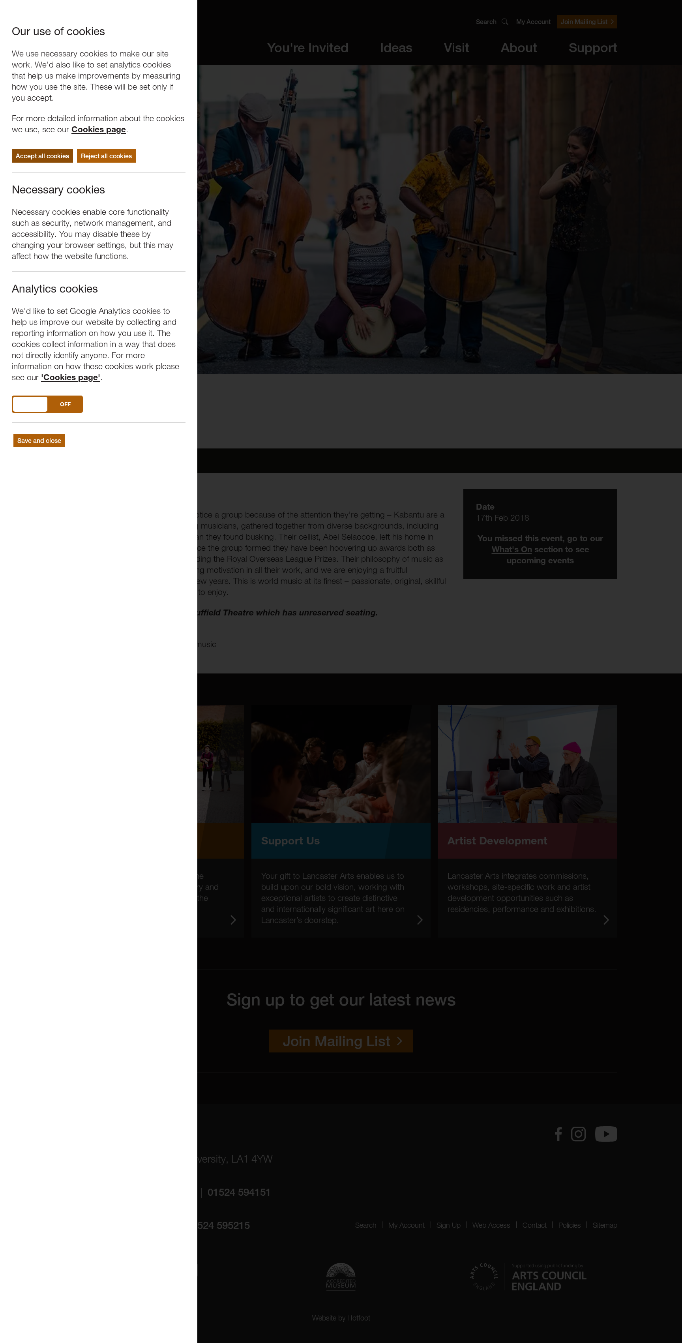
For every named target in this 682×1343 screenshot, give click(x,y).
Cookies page (98, 129)
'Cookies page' (70, 377)
